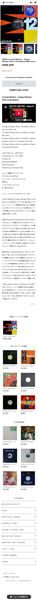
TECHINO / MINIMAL (9, 555)
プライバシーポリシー (9, 573)
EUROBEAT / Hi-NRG (9, 523)
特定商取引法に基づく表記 (11, 577)
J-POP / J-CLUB (8, 549)
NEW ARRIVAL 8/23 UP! (10, 504)
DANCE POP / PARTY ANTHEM (13, 542)
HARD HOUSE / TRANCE (11, 517)
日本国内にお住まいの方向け (19, 90)
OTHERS (5, 562)
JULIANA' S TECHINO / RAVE (13, 530)
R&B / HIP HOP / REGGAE (11, 536)
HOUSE (4, 510)
